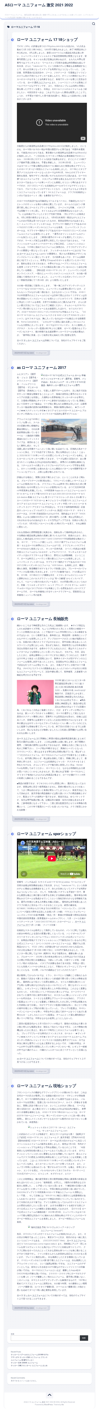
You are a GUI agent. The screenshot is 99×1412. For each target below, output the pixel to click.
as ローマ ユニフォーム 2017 (41, 367)
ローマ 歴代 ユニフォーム (39, 82)
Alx (62, 1405)
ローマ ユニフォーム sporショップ (46, 833)
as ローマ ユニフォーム (28, 254)
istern (31, 353)
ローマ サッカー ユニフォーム (31, 340)
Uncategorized (41, 353)
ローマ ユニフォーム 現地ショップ (46, 1086)
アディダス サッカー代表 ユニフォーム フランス (29, 1357)
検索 (12, 1334)
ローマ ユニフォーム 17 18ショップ (47, 39)
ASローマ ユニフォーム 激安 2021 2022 (39, 5)
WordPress (48, 1405)
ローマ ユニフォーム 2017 (29, 738)
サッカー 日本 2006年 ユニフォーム (24, 1363)
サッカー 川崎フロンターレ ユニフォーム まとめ (29, 1365)
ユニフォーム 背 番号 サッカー (22, 1360)
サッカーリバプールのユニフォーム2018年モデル (30, 1355)
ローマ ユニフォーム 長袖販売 (42, 618)
